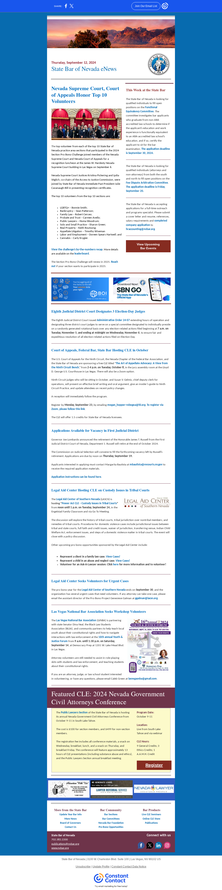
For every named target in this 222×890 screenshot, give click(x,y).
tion (147, 225)
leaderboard (81, 253)
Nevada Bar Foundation (111, 823)
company (131, 225)
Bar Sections (111, 814)
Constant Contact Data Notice (128, 866)
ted (165, 220)
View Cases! (113, 556)
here (116, 564)
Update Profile (101, 866)
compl (158, 220)
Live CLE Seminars (151, 814)
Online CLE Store (151, 819)
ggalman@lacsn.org (146, 598)
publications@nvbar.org (65, 844)
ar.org (151, 229)
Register (154, 765)
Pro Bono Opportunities (111, 827)
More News (70, 819)
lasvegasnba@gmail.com (142, 678)
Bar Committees (111, 819)
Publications (151, 823)
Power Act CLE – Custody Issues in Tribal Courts (89, 503)
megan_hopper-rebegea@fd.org (126, 405)
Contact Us (70, 827)
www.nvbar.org (60, 848)
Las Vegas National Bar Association (76, 620)
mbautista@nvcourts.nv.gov (146, 464)
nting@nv (141, 229)
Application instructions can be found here (76, 477)
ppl (140, 225)
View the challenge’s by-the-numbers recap (77, 249)
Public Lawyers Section (74, 712)
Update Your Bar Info (70, 814)
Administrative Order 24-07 (113, 320)
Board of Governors (70, 823)
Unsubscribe (83, 866)
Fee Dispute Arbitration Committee (147, 182)
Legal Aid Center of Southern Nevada (78, 499)
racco (130, 229)
